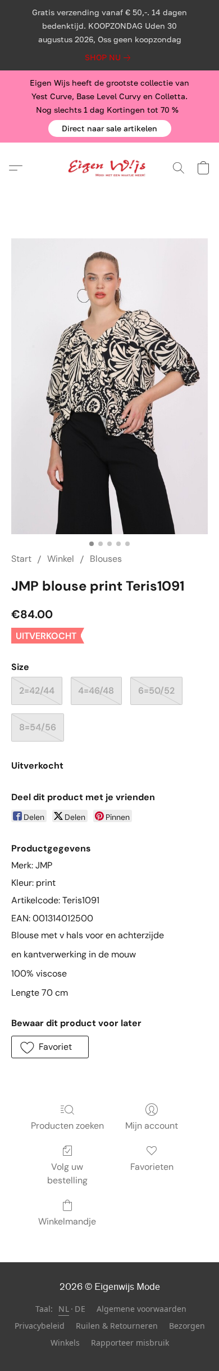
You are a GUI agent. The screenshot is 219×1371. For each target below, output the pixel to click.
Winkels (65, 1342)
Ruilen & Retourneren (117, 1325)
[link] (110, 57)
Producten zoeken (67, 1126)
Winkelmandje (67, 1221)
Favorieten (152, 1167)
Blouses (106, 559)
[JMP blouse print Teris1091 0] (109, 386)
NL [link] (63, 1308)
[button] (109, 128)
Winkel (60, 559)
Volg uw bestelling (67, 1173)
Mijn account (151, 1126)
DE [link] (80, 1308)
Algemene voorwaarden (141, 1308)
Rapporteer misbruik (130, 1342)
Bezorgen (187, 1325)
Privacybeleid (40, 1325)
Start (21, 559)
